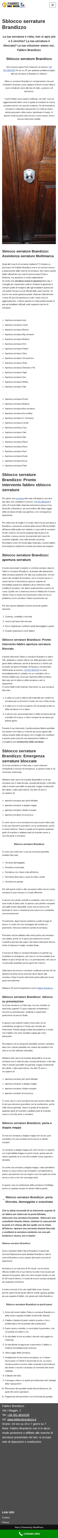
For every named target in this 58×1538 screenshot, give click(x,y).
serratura (20, 498)
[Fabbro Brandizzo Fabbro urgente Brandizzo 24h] (14, 5)
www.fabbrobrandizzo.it (21, 1419)
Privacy (5, 1522)
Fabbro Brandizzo (45, 988)
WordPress (38, 1527)
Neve (17, 1527)
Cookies (6, 1517)
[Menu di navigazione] (52, 5)
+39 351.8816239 (41, 502)
